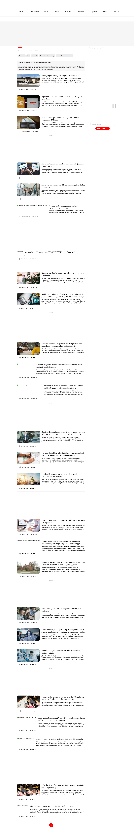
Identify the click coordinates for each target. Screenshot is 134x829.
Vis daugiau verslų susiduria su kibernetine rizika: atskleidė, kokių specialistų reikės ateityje (63, 387)
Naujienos (20, 50)
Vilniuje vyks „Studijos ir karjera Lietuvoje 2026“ (60, 75)
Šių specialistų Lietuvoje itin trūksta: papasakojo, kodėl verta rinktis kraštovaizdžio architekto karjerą (63, 454)
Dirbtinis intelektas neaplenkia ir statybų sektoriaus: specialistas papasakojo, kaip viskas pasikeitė (61, 345)
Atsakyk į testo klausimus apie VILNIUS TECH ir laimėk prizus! (49, 252)
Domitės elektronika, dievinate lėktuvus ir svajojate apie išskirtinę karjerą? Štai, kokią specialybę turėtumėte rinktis (63, 434)
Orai (28, 56)
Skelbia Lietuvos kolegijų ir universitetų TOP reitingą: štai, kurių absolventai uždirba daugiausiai (62, 698)
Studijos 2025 (24, 89)
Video (105, 12)
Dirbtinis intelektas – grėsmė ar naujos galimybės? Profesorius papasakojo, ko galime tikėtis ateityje (61, 542)
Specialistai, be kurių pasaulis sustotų (63, 206)
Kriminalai (35, 56)
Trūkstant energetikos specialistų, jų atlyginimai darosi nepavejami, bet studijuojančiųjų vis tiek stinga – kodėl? (63, 631)
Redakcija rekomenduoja (47, 56)
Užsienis (68, 12)
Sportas (94, 12)
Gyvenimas (81, 12)
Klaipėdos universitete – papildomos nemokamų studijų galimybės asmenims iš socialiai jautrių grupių (63, 563)
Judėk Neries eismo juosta (65, 56)
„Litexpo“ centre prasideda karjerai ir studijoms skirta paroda (59, 739)
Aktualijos (22, 56)
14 (19, 131)
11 (19, 216)
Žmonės (116, 12)
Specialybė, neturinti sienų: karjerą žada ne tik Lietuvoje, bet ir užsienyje (59, 475)
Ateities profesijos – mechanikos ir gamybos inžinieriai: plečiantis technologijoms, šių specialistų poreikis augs (63, 295)
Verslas (56, 12)
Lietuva (45, 12)
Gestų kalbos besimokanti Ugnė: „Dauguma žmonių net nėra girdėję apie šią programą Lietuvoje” (61, 719)
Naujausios (35, 12)
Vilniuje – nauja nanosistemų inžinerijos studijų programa (52, 806)
